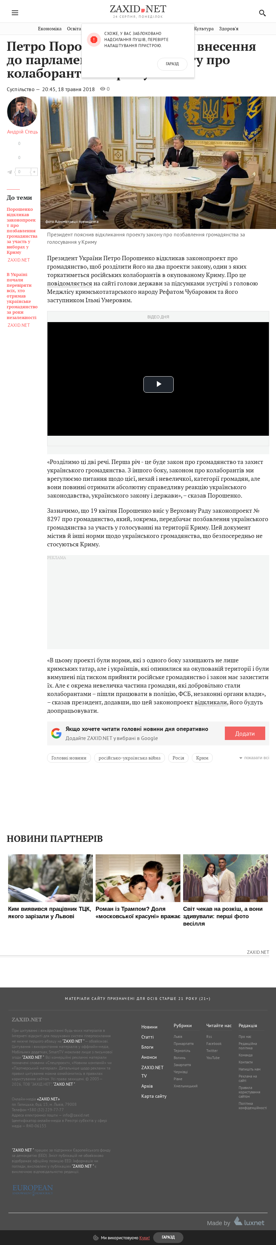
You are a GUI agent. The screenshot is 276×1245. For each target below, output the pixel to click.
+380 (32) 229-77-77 (45, 1109)
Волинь (179, 1057)
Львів (178, 1036)
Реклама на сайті (248, 1078)
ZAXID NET (138, 8)
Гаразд (172, 64)
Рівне (178, 1079)
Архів (147, 1086)
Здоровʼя (228, 29)
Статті (147, 1037)
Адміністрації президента (77, 221)
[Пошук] (260, 12)
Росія (178, 758)
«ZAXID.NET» (48, 1098)
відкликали (211, 702)
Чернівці (181, 1071)
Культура (204, 29)
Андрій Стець (22, 131)
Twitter (212, 1050)
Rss (209, 1036)
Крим (202, 758)
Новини (149, 1027)
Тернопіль (182, 1050)
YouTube (213, 1057)
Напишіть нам (250, 1069)
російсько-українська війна (130, 758)
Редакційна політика (248, 1045)
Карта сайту (154, 1096)
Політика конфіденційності (253, 1105)
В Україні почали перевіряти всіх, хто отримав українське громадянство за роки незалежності (22, 296)
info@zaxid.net (76, 1115)
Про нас (245, 1036)
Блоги (147, 1047)
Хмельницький (186, 1086)
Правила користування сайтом (249, 1092)
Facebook (213, 1043)
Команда (245, 1055)
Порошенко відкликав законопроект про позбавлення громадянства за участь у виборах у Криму (22, 231)
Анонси (149, 1057)
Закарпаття (182, 1064)
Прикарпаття (184, 1043)
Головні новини (69, 758)
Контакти (246, 1062)
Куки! (144, 1237)
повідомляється (69, 283)
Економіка (50, 29)
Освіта (74, 29)
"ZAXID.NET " (73, 1041)
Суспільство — (24, 89)
